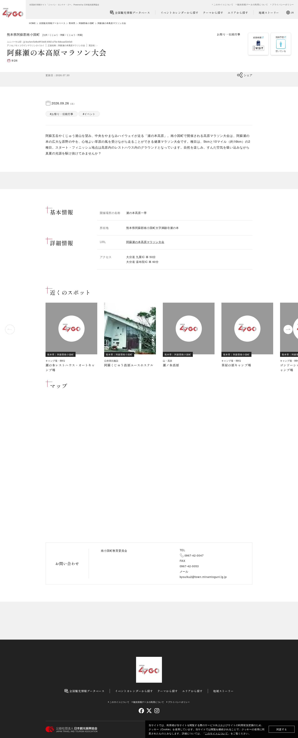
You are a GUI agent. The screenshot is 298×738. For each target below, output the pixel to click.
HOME (32, 23)
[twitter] (149, 711)
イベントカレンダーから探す (179, 13)
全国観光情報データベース (132, 13)
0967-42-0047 (194, 555)
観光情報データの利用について (252, 4)
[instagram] (157, 711)
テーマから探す (213, 13)
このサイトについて (216, 733)
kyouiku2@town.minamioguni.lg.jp (203, 577)
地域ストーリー (269, 13)
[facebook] (141, 711)
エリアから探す (238, 13)
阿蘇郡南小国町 (86, 23)
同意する (281, 729)
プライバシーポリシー (283, 4)
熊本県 (72, 23)
